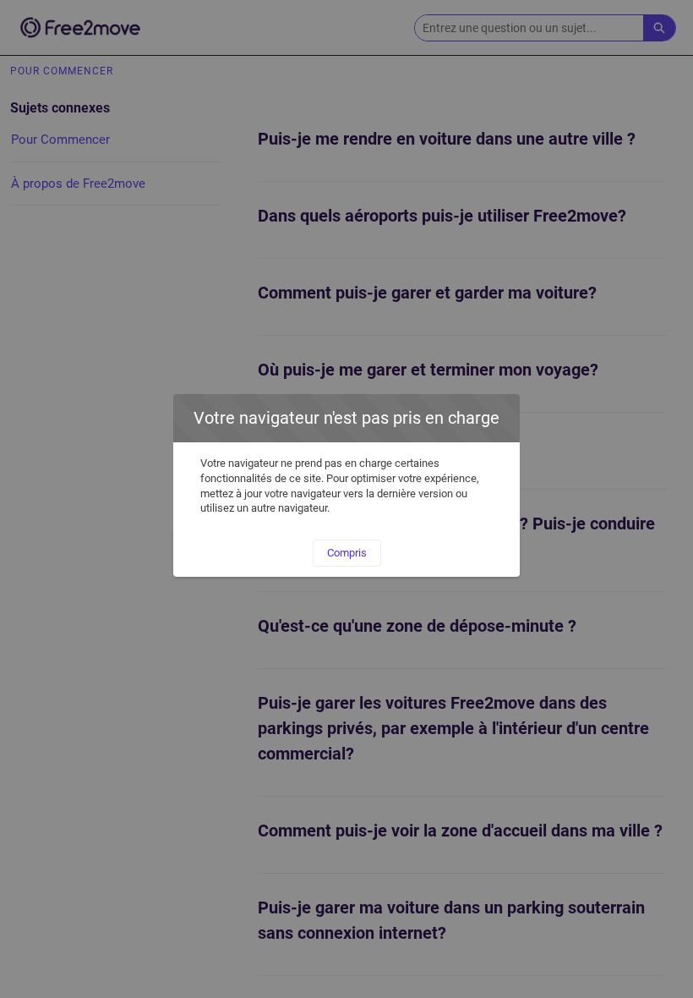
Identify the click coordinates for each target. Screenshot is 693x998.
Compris (347, 552)
